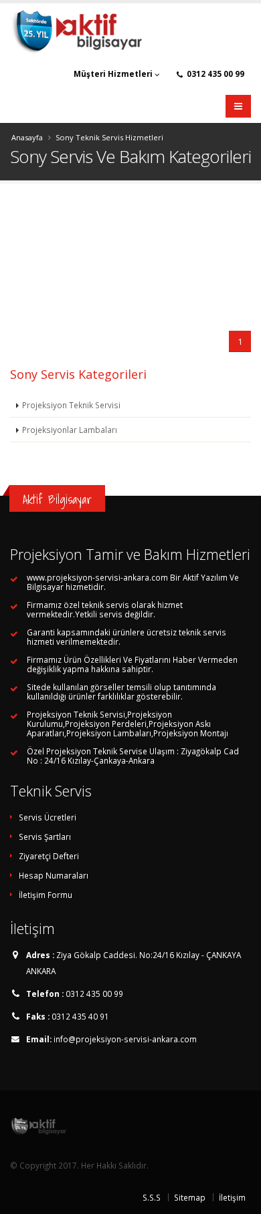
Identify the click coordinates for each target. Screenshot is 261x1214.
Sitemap (189, 1197)
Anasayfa (27, 137)
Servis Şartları (45, 836)
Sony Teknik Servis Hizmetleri (109, 137)
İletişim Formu (45, 894)
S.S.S (152, 1197)
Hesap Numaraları (53, 875)
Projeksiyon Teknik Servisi (71, 405)
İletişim (232, 1197)
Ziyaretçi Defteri (49, 856)
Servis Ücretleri (47, 817)
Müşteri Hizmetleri (114, 73)
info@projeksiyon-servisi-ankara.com (125, 1039)
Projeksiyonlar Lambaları (69, 429)
